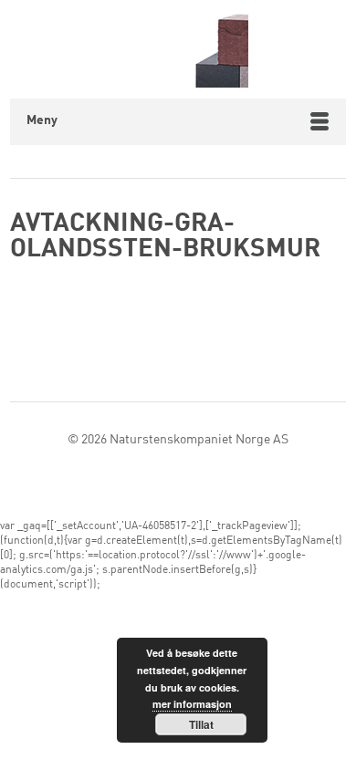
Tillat (201, 724)
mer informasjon (192, 704)
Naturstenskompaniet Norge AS (199, 439)
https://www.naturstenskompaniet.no (178, 49)
